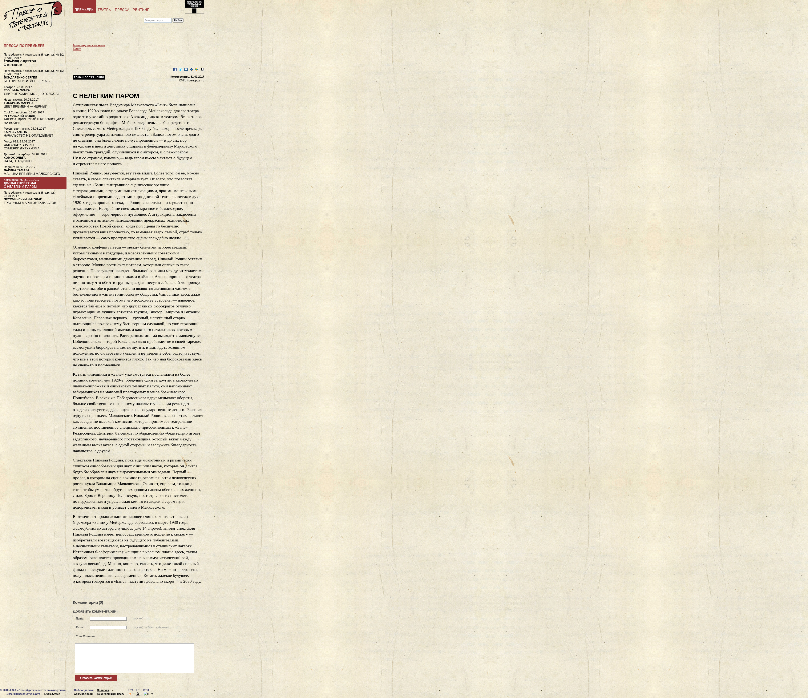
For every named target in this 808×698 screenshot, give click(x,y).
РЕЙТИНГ (141, 10)
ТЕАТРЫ (105, 10)
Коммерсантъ (195, 80)
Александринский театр (89, 45)
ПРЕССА (122, 10)
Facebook (175, 69)
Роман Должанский (89, 77)
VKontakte (186, 69)
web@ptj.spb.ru (83, 694)
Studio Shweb (52, 694)
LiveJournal (191, 69)
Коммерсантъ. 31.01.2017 (187, 76)
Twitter (180, 69)
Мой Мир (197, 69)
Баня (77, 49)
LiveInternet (202, 69)
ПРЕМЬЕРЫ (84, 10)
